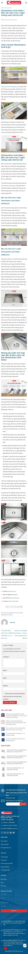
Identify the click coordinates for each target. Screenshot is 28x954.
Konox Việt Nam (14, 601)
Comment (6, 657)
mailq (15, 19)
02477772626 (13, 825)
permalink (10, 614)
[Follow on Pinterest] (10, 832)
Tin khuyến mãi (5, 870)
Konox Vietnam (14, 598)
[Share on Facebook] (9, 607)
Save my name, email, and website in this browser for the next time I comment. (14, 696)
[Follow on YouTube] (13, 832)
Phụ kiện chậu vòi (6, 847)
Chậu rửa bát (5, 844)
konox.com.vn (12, 591)
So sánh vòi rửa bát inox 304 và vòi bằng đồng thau (15, 739)
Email (5, 678)
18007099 (12, 822)
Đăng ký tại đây (10, 798)
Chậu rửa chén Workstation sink (10, 86)
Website (5, 685)
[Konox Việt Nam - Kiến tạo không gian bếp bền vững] (14, 2)
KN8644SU (9, 259)
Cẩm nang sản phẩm (6, 7)
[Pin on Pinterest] (18, 607)
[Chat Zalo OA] (24, 946)
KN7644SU (6, 208)
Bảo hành (3, 879)
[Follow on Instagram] (5, 832)
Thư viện (3, 886)
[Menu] (2, 3)
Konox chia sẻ (5, 867)
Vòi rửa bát (4, 841)
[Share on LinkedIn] (21, 607)
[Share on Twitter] (12, 607)
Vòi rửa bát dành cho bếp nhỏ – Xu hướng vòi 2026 (15, 734)
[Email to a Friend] (15, 607)
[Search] (26, 2)
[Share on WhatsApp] (7, 607)
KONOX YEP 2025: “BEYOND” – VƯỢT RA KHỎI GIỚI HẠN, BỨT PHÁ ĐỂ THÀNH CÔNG (16, 722)
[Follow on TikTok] (8, 832)
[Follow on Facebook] (2, 832)
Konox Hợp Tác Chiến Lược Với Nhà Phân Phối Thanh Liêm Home (15, 729)
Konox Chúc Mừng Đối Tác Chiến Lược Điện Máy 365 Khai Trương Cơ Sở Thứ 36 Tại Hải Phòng (16, 715)
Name (5, 670)
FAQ (2, 882)
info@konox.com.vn (12, 828)
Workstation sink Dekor (8, 185)
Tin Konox (4, 860)
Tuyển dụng (4, 857)
